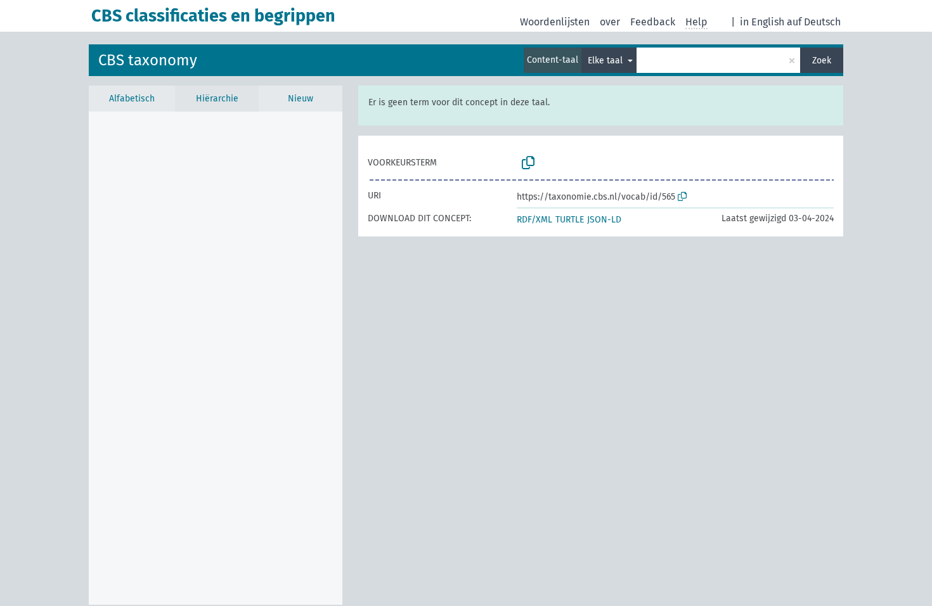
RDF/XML (534, 219)
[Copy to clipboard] (528, 162)
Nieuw (300, 98)
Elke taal (606, 60)
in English (762, 22)
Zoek (821, 60)
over (610, 22)
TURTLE (569, 219)
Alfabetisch (132, 98)
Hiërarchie (217, 98)
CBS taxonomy (147, 60)
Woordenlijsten (555, 22)
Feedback (652, 22)
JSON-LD (604, 219)
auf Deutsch (814, 22)
